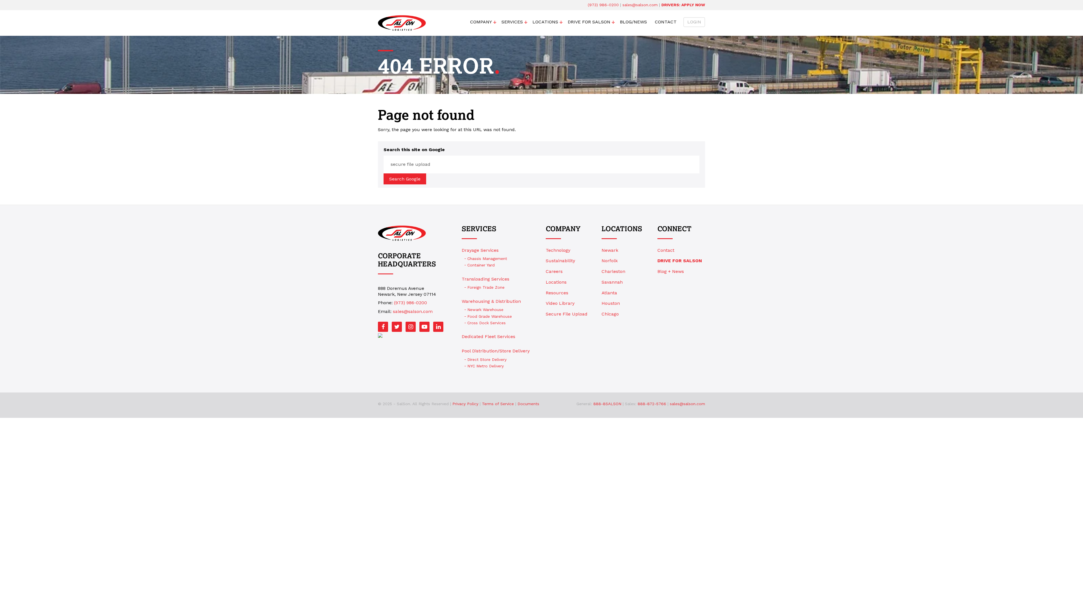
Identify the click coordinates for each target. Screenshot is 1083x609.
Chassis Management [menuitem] (487, 258)
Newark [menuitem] (610, 250)
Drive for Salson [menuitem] (589, 22)
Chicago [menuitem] (610, 314)
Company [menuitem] (481, 22)
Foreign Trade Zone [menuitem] (486, 287)
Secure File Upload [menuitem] (566, 314)
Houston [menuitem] (611, 303)
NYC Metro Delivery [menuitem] (485, 366)
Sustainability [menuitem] (560, 260)
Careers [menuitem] (554, 271)
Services (479, 229)
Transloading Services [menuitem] (485, 279)
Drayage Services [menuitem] (480, 250)
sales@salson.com (640, 5)
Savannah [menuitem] (612, 282)
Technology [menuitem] (558, 250)
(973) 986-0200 (603, 5)
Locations (622, 229)
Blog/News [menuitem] (633, 22)
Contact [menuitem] (666, 22)
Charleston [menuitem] (613, 271)
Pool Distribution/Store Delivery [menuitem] (496, 351)
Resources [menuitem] (557, 292)
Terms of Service (498, 403)
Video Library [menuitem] (560, 303)
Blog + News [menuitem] (670, 271)
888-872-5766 (652, 403)
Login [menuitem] (694, 22)
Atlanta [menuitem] (609, 292)
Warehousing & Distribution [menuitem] (491, 301)
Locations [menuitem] (545, 22)
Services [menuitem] (512, 22)
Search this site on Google (414, 149)
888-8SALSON (607, 403)
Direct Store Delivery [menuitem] (487, 359)
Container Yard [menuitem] (481, 265)
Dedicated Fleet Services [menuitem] (488, 336)
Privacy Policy (465, 403)
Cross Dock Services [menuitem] (486, 323)
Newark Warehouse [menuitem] (485, 309)
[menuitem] (681, 261)
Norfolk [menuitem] (610, 260)
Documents (528, 403)
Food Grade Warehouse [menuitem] (489, 316)
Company (563, 229)
